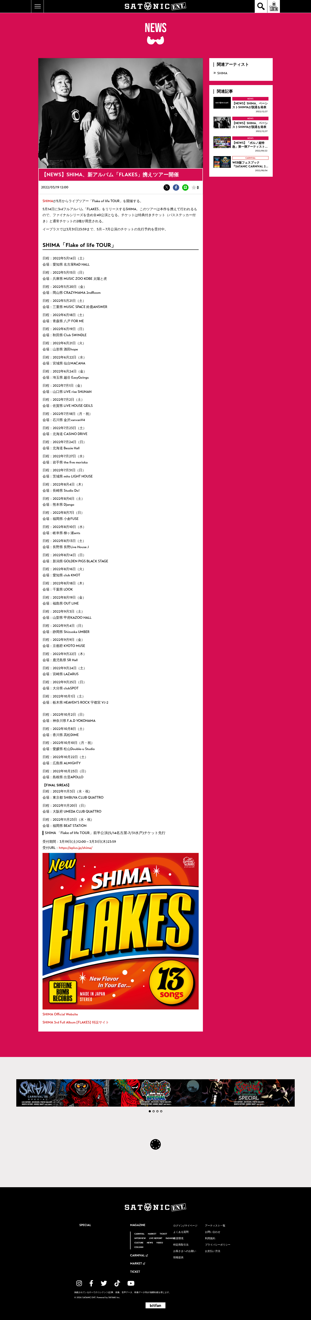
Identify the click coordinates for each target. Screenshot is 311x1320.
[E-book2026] (62, 1093)
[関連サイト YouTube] (131, 1283)
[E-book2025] (155, 1093)
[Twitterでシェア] (167, 187)
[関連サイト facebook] (91, 1283)
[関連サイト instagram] (79, 1283)
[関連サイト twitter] (104, 1283)
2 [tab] (154, 1111)
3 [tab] (157, 1111)
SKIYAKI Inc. (114, 1297)
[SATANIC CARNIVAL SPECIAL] (248, 1093)
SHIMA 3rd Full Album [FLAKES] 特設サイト (76, 1022)
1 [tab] (150, 1111)
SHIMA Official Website (60, 1014)
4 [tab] (161, 1111)
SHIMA (48, 201)
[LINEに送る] (185, 187)
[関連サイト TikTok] (117, 1283)
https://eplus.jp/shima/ (75, 848)
